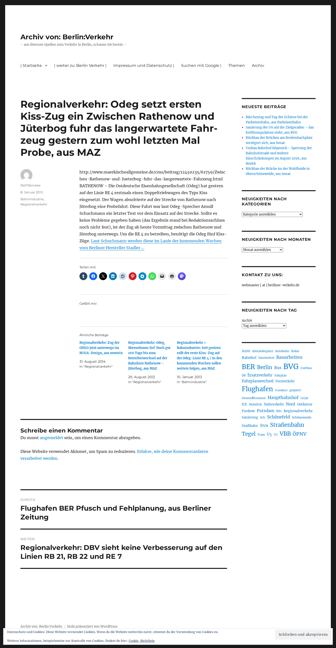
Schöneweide (301, 417)
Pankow (248, 411)
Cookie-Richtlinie (142, 641)
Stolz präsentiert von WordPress (92, 626)
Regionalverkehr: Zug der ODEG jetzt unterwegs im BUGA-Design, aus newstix (101, 348)
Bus (277, 367)
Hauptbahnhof (283, 397)
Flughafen (257, 389)
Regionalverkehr (33, 204)
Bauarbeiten (289, 357)
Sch (262, 417)
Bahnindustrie (32, 199)
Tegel (249, 434)
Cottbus (306, 368)
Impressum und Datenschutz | (143, 65)
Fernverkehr (285, 381)
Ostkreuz (304, 404)
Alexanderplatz (262, 351)
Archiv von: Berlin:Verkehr (66, 37)
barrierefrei (266, 358)
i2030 (304, 398)
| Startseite (31, 65)
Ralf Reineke (30, 185)
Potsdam (265, 410)
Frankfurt (281, 390)
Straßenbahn (287, 424)
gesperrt (295, 390)
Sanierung (250, 417)
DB (243, 375)
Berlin (264, 367)
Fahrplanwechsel (258, 381)
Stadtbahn (250, 426)
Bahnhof (249, 357)
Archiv (247, 320)
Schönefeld (278, 417)
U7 (276, 434)
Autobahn (282, 351)
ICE (244, 404)
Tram (261, 434)
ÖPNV (299, 434)
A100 (246, 351)
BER (248, 367)
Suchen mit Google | (201, 65)
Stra (264, 425)
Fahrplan (281, 375)
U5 (269, 434)
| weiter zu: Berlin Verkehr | (80, 65)
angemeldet (51, 437)
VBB (285, 433)
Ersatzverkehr (260, 375)
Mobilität (255, 404)
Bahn (295, 351)
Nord (290, 404)
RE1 (279, 411)
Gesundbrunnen (254, 398)
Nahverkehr (274, 404)
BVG (291, 366)
